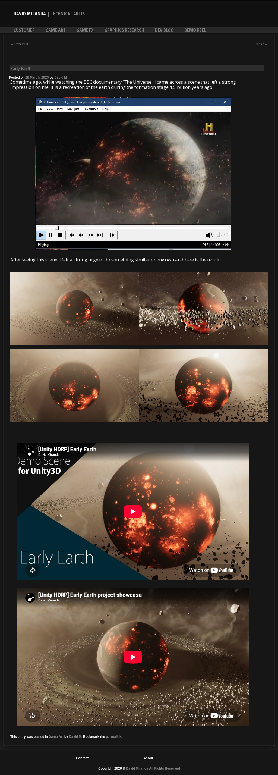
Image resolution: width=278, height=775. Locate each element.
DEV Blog (164, 30)
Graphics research (124, 30)
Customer (24, 30)
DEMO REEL (195, 30)
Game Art (56, 30)
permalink (113, 736)
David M (60, 77)
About (148, 757)
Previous (19, 43)
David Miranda (30, 13)
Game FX (85, 30)
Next (262, 43)
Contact (82, 757)
